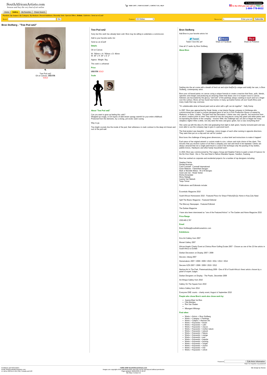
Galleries (86, 16)
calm (204, 325)
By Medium (34, 16)
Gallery (15, 12)
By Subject (14, 16)
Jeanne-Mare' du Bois (193, 300)
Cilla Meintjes (190, 302)
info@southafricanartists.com (16, 369)
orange (205, 335)
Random (6, 16)
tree (203, 348)
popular (205, 339)
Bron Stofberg (205, 316)
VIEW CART (132, 5)
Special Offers (70, 16)
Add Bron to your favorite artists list (193, 34)
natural (205, 331)
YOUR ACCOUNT (143, 5)
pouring (205, 341)
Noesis (263, 368)
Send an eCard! (97, 16)
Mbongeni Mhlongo (192, 308)
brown (204, 323)
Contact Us (137, 373)
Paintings (205, 318)
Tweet (194, 42)
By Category (24, 16)
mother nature (207, 329)
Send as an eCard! (98, 42)
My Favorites (26, 12)
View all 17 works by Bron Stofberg (193, 46)
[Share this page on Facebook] (223, 40)
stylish (205, 346)
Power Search (39, 12)
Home (6, 12)
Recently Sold (59, 16)
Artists (79, 16)
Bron (127, 34)
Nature (205, 333)
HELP (162, 5)
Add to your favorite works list (103, 38)
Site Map (129, 373)
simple (205, 343)
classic (205, 327)
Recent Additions (46, 16)
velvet (204, 350)
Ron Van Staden (191, 304)
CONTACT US (154, 5)
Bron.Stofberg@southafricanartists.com (195, 228)
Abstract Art (205, 321)
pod (203, 337)
